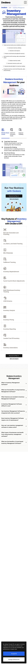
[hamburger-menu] (25, 2)
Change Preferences (13, 659)
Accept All (14, 653)
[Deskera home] (4, 7)
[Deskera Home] (5, 2)
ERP (10, 7)
